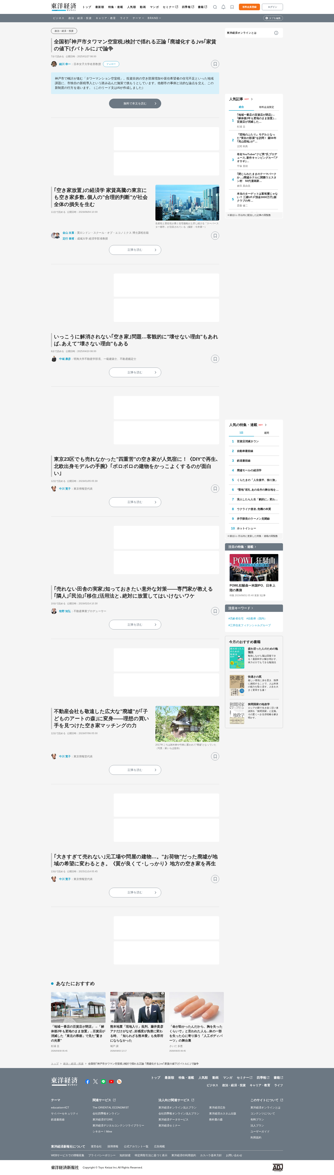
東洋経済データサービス (173, 1119)
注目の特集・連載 (240, 546)
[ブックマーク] (215, 64)
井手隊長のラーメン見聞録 (253, 518)
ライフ (124, 18)
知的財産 (125, 1155)
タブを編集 (275, 18)
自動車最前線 (245, 450)
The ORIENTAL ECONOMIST (111, 1107)
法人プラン (257, 1125)
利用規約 (255, 1137)
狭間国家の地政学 (259, 704)
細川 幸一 (65, 64)
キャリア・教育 (106, 18)
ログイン (272, 7)
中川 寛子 (65, 488)
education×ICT (60, 1107)
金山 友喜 (68, 232)
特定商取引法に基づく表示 (151, 1155)
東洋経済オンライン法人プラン (177, 1107)
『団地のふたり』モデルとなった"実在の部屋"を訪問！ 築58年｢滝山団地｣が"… (256, 138)
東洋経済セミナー (169, 1125)
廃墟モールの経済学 (249, 470)
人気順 (131, 7)
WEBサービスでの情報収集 (67, 1155)
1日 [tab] (241, 432)
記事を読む (135, 249)
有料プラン (257, 1119)
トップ (86, 7)
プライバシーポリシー (102, 1155)
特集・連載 (115, 7)
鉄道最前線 (244, 460)
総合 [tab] (241, 106)
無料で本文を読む (135, 103)
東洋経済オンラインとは (242, 32)
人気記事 (236, 99)
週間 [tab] (266, 432)
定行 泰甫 (68, 238)
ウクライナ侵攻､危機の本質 (254, 509)
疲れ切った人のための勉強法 (263, 650)
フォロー (111, 64)
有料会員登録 (249, 7)
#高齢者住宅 (236, 618)
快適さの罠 (255, 676)
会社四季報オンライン (106, 1113)
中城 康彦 (65, 358)
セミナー (169, 7)
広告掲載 (159, 1146)
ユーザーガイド (260, 1131)
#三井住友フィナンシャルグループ (249, 625)
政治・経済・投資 (80, 18)
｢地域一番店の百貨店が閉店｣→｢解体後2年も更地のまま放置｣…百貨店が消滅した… (257, 118)
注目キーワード (239, 608)
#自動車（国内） (256, 618)
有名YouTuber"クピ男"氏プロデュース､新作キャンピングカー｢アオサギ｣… (257, 158)
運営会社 (96, 1146)
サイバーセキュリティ (64, 1113)
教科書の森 (216, 1119)
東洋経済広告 (217, 1107)
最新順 (99, 7)
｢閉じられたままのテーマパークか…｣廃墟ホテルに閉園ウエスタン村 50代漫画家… (257, 177)
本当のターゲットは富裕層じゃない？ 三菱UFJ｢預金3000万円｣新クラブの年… (257, 197)
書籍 (201, 7)
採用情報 (112, 1146)
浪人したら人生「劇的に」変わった (258, 499)
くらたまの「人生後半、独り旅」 (257, 479)
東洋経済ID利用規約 (183, 1155)
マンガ (154, 7)
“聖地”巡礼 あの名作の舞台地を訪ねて (258, 489)
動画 (143, 7)
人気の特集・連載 (243, 425)
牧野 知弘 (65, 611)
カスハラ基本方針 (211, 1155)
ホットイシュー (246, 528)
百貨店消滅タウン (248, 441)
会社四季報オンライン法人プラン (178, 1113)
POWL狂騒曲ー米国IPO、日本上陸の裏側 (252, 588)
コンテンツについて (262, 1113)
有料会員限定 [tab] (266, 107)
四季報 (186, 7)
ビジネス (59, 18)
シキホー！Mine (102, 1131)
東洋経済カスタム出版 (222, 1113)
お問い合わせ (234, 1155)
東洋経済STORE (103, 1119)
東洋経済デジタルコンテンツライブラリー (118, 1125)
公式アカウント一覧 (136, 1146)
